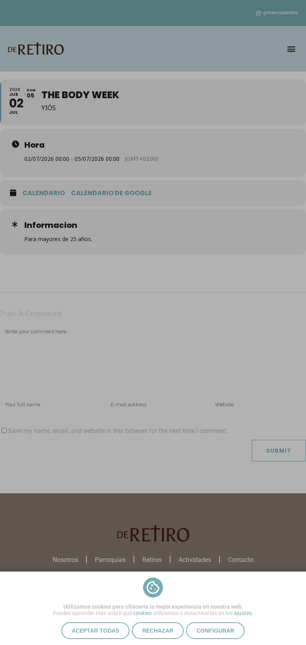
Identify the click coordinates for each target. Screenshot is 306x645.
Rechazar (157, 630)
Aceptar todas (95, 630)
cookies (142, 613)
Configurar (215, 630)
